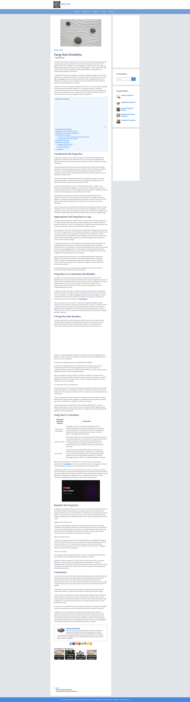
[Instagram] (85, 643)
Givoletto (67, 464)
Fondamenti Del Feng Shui (64, 129)
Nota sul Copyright (95, 699)
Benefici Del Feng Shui (62, 142)
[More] (91, 643)
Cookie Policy (86, 699)
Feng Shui (94, 11)
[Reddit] (76, 643)
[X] (73, 643)
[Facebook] (70, 643)
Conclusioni (59, 149)
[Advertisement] (110, 4)
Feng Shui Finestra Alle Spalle (64, 689)
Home (56, 50)
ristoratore (83, 299)
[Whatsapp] (82, 643)
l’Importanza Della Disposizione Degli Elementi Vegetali (74, 137)
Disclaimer (115, 699)
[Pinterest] (79, 643)
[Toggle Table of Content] (104, 127)
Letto (61, 50)
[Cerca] (133, 79)
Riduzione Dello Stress (65, 146)
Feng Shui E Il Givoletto (63, 140)
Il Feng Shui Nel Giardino (63, 135)
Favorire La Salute (64, 147)
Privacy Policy (78, 699)
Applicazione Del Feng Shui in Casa (66, 131)
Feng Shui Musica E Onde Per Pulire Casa (67, 691)
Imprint (121, 699)
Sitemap (127, 699)
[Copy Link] (88, 643)
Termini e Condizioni (107, 699)
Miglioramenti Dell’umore (66, 144)
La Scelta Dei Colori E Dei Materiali (68, 138)
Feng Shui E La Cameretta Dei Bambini (67, 133)
